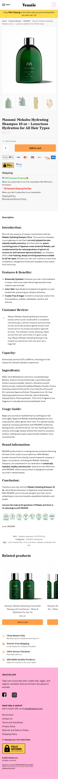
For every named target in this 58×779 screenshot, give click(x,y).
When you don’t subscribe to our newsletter (21, 192)
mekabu (40, 542)
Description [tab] (8, 217)
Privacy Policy (8, 726)
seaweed (48, 542)
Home (4, 21)
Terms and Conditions (12, 722)
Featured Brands (15, 21)
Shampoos (38, 539)
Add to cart (35, 148)
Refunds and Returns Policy (14, 199)
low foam (32, 542)
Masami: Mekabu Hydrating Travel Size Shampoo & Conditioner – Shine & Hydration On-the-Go (23, 609)
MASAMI (26, 21)
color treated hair (15, 542)
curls (25, 542)
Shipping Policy (9, 196)
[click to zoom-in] (29, 60)
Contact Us (7, 718)
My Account (7, 714)
